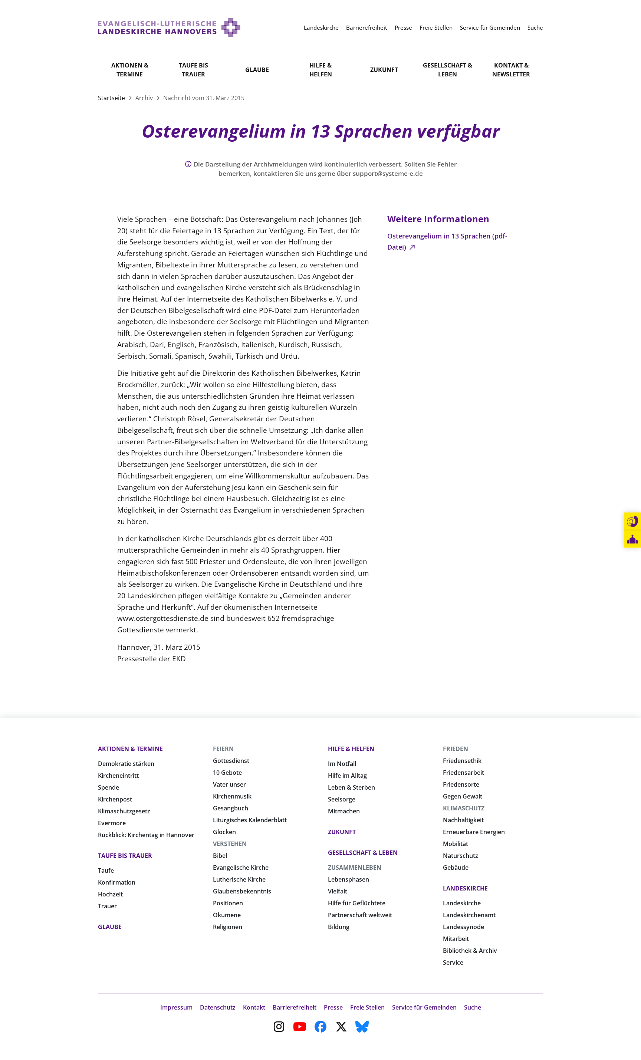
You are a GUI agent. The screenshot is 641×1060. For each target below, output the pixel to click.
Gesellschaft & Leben (447, 69)
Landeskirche (465, 888)
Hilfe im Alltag (347, 775)
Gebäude (456, 867)
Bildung (338, 927)
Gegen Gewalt (462, 796)
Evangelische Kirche (241, 867)
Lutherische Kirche (239, 879)
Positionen (228, 903)
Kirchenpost (115, 799)
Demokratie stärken (126, 764)
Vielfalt (337, 891)
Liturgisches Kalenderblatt (250, 820)
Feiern (223, 749)
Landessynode (463, 927)
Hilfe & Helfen (320, 69)
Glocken (224, 832)
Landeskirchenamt (469, 915)
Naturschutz (460, 856)
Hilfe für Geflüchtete (356, 903)
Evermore (112, 823)
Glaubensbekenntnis (242, 891)
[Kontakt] (632, 521)
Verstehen (230, 844)
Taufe (106, 870)
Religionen (227, 927)
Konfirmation (116, 882)
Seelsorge (341, 799)
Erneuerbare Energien (474, 832)
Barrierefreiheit (294, 1007)
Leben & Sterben (351, 787)
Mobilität (455, 844)
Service (453, 962)
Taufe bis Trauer (193, 69)
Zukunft (384, 70)
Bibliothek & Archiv (470, 951)
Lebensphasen (348, 879)
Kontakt (254, 1007)
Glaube (257, 70)
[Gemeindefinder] (632, 539)
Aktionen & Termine (129, 69)
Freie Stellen (367, 1007)
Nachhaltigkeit (463, 820)
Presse (333, 1007)
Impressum (176, 1007)
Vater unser (229, 784)
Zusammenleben (354, 867)
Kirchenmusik (232, 796)
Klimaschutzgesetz (124, 811)
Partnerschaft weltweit (360, 915)
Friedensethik (462, 761)
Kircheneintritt (118, 775)
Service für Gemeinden (424, 1007)
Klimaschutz (463, 808)
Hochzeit (110, 894)
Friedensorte (461, 784)
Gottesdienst (231, 761)
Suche (472, 1007)
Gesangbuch (230, 808)
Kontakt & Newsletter (511, 69)
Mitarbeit (456, 939)
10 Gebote (227, 772)
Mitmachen (344, 811)
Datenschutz (218, 1007)
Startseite (112, 98)
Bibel (220, 856)
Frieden (455, 749)
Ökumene (227, 915)
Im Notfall (342, 764)
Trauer (107, 906)
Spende (108, 787)
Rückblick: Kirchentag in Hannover (146, 835)
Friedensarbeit (463, 772)
